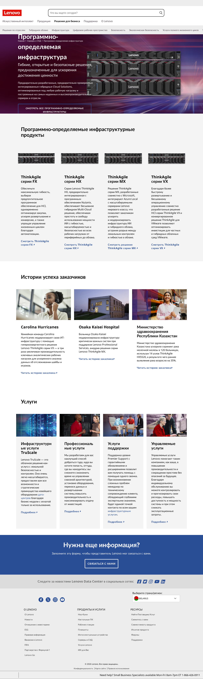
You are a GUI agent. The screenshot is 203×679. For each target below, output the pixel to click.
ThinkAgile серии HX (74, 179)
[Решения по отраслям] (26, 30)
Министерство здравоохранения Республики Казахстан (157, 331)
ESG (26, 629)
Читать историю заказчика (38, 373)
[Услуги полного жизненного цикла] (200, 30)
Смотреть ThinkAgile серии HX (78, 246)
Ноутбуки (83, 614)
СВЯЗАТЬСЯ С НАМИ (101, 563)
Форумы (135, 634)
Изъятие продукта (140, 629)
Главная (21, 41)
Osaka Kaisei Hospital (99, 327)
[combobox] (103, 13)
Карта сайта (100, 668)
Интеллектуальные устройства (93, 634)
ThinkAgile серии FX (31, 179)
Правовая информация (35, 634)
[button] (161, 12)
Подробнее (28, 512)
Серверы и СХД (34, 41)
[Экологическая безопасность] (160, 30)
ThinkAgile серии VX (161, 179)
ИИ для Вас (83, 650)
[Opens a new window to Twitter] (145, 581)
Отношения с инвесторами (37, 624)
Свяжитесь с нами (139, 619)
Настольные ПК (85, 619)
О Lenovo (29, 614)
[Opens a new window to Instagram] (150, 581)
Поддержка (136, 639)
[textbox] (156, 598)
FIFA (27, 644)
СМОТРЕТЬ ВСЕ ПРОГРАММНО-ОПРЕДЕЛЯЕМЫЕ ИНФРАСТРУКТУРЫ (55, 110)
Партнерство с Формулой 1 (37, 650)
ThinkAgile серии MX (118, 179)
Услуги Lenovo (85, 644)
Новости (29, 619)
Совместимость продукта (143, 624)
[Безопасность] (127, 30)
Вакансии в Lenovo (33, 639)
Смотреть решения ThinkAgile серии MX (122, 246)
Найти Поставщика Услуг (143, 614)
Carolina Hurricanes (40, 327)
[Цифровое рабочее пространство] (109, 30)
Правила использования (118, 668)
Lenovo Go (30, 655)
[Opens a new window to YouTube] (157, 581)
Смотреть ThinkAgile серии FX (35, 242)
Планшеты (83, 629)
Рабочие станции (86, 624)
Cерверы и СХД (85, 639)
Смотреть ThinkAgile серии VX (165, 246)
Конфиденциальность (83, 668)
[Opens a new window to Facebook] (139, 581)
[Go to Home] (12, 13)
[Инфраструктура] (70, 30)
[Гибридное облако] (49, 30)
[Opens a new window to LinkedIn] (163, 581)
